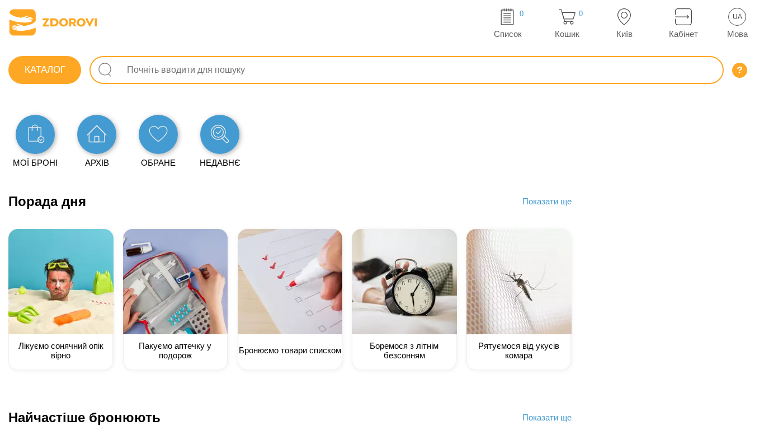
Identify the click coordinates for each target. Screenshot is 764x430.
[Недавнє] (219, 134)
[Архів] (96, 134)
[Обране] (158, 134)
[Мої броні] (35, 134)
